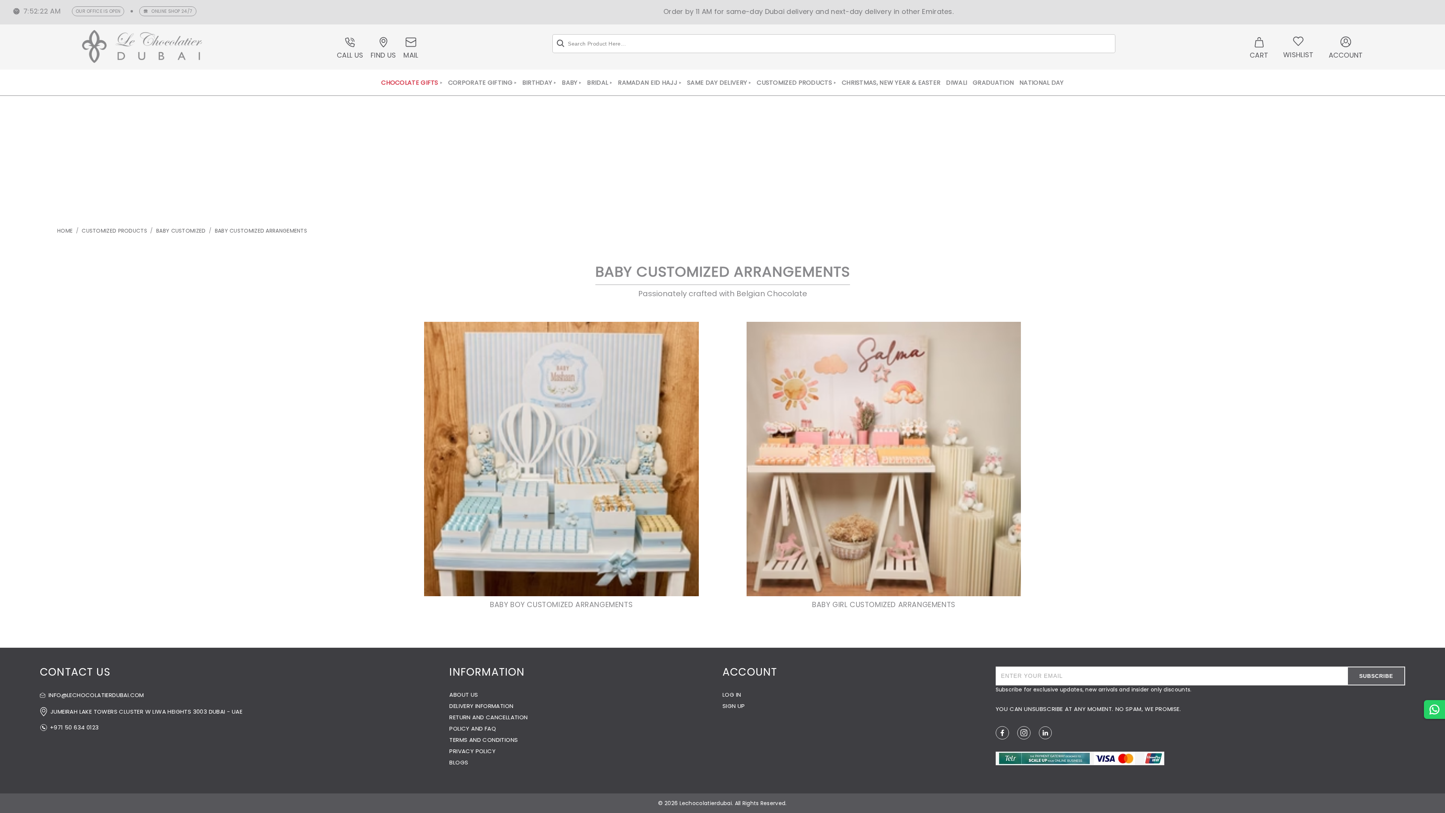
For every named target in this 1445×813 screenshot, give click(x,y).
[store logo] (142, 47)
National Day (1041, 83)
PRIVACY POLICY (472, 751)
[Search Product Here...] (560, 43)
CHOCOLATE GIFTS (409, 83)
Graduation (993, 83)
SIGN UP (733, 706)
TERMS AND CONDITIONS (483, 740)
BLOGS (458, 762)
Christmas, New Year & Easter (891, 83)
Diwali (956, 83)
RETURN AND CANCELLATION (488, 717)
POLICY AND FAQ (472, 728)
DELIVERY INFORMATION (481, 706)
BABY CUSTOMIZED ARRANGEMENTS (261, 230)
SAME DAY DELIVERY (717, 83)
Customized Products (794, 83)
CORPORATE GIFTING (480, 83)
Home (65, 230)
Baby (569, 83)
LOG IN (731, 695)
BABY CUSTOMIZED (181, 230)
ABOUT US (463, 695)
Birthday (537, 83)
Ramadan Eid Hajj (647, 83)
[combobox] (833, 43)
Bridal (597, 83)
